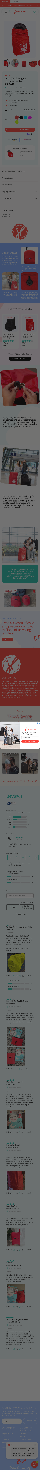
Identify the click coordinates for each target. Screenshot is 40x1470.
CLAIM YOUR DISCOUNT (30, 741)
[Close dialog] (38, 723)
